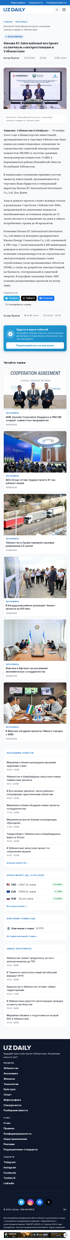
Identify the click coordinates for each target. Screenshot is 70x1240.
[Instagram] (30, 1202)
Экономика (21, 21)
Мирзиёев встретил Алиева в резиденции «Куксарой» (32, 821)
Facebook (47, 298)
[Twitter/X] (48, 1202)
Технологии (11, 1084)
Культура (9, 1089)
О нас (7, 1123)
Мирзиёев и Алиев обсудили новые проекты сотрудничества (33, 807)
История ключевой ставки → (22, 936)
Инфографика (18, 2)
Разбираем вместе (56, 2)
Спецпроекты (35, 2)
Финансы (9, 1078)
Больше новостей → (18, 862)
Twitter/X (30, 298)
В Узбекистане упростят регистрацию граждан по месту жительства (35, 1003)
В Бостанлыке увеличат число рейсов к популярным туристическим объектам (30, 793)
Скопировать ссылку (19, 304)
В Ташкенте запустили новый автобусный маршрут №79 (32, 974)
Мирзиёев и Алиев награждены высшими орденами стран (31, 764)
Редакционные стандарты (21, 1149)
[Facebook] (39, 1202)
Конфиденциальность (18, 1133)
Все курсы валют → (17, 906)
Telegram (13, 298)
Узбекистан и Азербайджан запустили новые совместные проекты (34, 778)
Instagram (10, 1167)
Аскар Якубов (11, 58)
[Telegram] (21, 1202)
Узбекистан (11, 1068)
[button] (57, 9)
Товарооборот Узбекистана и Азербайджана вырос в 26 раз (33, 836)
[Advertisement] (35, 1235)
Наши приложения (15, 1139)
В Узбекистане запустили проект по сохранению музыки (28, 850)
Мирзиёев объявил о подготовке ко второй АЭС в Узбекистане (32, 1017)
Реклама (9, 1144)
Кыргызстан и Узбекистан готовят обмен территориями (31, 988)
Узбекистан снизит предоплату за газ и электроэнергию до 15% (30, 960)
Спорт (8, 1094)
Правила (9, 1128)
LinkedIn (9, 1183)
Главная (8, 21)
